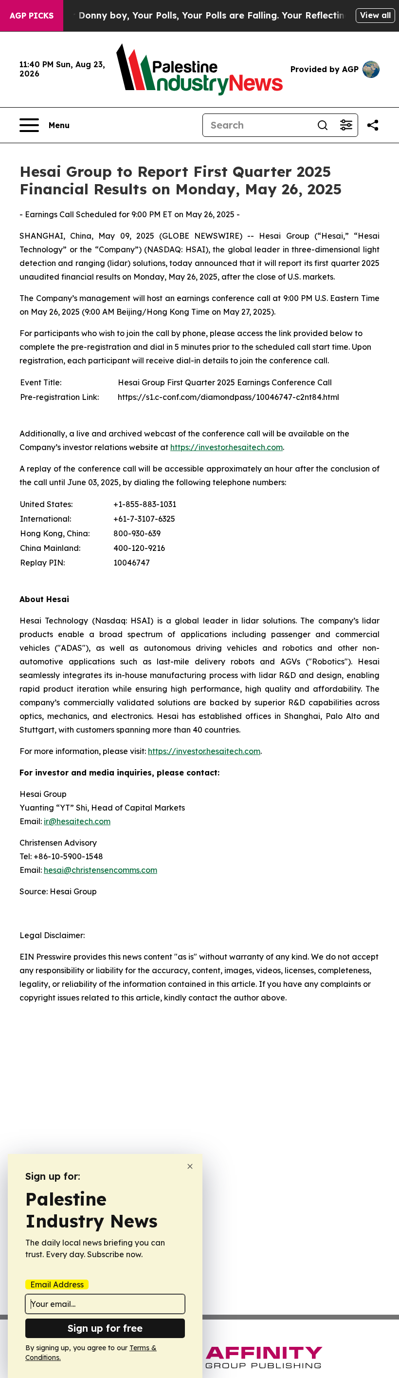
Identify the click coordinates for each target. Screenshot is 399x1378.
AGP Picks (32, 15)
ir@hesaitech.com (77, 821)
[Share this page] (373, 125)
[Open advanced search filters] (346, 125)
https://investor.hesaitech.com (226, 447)
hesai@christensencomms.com (100, 870)
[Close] (190, 1166)
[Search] (322, 125)
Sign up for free (105, 1328)
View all (375, 15)
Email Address (57, 1284)
